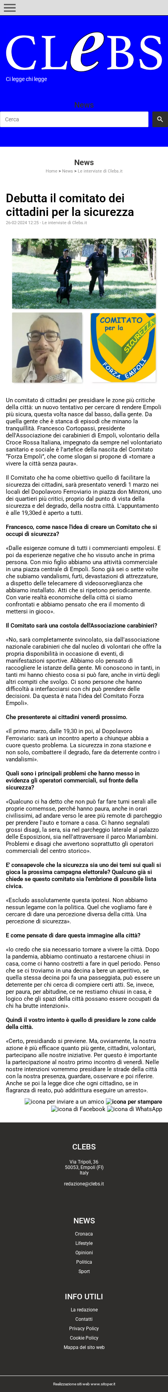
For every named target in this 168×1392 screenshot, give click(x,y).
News (67, 171)
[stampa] (134, 1101)
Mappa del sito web (84, 1347)
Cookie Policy (84, 1338)
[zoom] (84, 310)
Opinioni (84, 1252)
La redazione (84, 1310)
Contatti (84, 1319)
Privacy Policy (84, 1328)
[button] (10, 8)
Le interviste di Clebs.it (100, 171)
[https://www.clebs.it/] (84, 52)
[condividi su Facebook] (78, 1108)
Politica (84, 1262)
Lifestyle (84, 1243)
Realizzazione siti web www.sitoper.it (84, 1384)
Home (51, 171)
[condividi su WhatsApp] (134, 1108)
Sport (84, 1271)
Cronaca (84, 1234)
